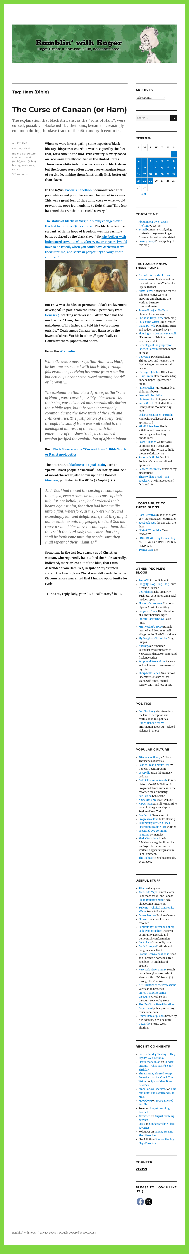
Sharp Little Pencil (149, 673)
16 (138, 174)
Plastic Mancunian (149, 1062)
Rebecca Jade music (150, 469)
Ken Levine (145, 796)
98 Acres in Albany (150, 757)
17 (144, 174)
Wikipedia (67, 351)
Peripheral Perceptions (152, 661)
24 (144, 180)
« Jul (144, 194)
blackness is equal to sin (87, 465)
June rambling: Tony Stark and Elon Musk (157, 1093)
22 (173, 174)
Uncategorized (21, 148)
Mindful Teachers (149, 426)
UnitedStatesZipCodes (152, 1016)
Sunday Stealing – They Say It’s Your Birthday (156, 1065)
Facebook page (147, 522)
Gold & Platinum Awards (153, 780)
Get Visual (144, 356)
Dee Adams (145, 591)
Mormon (51, 480)
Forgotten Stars (148, 611)
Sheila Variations (149, 838)
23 (138, 180)
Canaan (17, 157)
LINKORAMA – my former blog (157, 538)
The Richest (146, 857)
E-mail (143, 229)
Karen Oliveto (146, 403)
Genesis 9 (52, 315)
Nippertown (146, 803)
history (16, 165)
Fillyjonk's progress (150, 603)
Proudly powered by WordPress (77, 1232)
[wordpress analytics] (156, 1169)
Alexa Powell (146, 291)
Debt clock (145, 942)
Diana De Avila (147, 325)
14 (168, 167)
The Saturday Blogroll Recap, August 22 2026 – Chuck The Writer (156, 1077)
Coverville (144, 772)
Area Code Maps (148, 892)
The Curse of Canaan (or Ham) (69, 109)
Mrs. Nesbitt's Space (151, 626)
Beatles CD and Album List (154, 765)
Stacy (142, 1124)
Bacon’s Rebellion (78, 190)
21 (168, 174)
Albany (143, 888)
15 (174, 167)
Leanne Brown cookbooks (154, 954)
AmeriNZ (144, 580)
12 (156, 167)
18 (150, 174)
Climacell (144, 919)
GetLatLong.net (148, 946)
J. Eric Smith (146, 376)
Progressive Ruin (149, 819)
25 (150, 180)
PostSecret (145, 815)
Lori (141, 1054)
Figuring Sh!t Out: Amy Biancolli (157, 333)
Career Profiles (147, 915)
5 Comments (20, 174)
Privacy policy (147, 241)
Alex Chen (144, 1116)
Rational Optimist (149, 457)
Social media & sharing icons (73, 1251)
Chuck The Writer (149, 322)
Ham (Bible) (28, 161)
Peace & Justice (147, 442)
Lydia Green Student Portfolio (156, 414)
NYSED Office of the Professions (157, 985)
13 (162, 167)
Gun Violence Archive (151, 723)
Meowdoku (145, 1100)
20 (162, 174)
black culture (28, 153)
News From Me (147, 799)
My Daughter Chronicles (153, 638)
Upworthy (144, 1023)
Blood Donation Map (151, 900)
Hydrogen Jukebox (150, 372)
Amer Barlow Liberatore (153, 1089)
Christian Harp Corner (152, 318)
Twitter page (146, 549)
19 (156, 174)
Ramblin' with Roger (24, 1232)
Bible (15, 153)
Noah (24, 165)
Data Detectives (148, 515)
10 (144, 167)
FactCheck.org (147, 711)
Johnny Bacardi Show (151, 619)
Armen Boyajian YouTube (153, 310)
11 (150, 167)
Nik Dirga (144, 646)
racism (16, 169)
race (31, 165)
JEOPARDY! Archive (150, 530)
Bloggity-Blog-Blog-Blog (154, 584)
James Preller (146, 387)
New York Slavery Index (152, 969)
